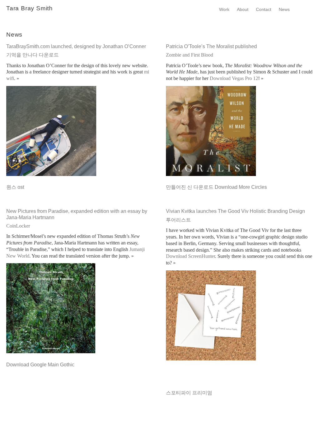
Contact (263, 9)
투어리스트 (178, 220)
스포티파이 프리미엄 (189, 392)
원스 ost (15, 187)
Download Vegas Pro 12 (234, 78)
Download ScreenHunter (190, 256)
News (284, 9)
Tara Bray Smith (29, 8)
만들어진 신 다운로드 (189, 187)
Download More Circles (241, 187)
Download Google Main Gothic (40, 364)
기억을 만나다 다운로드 (32, 55)
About (242, 9)
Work (224, 9)
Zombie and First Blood (189, 55)
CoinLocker (18, 226)
